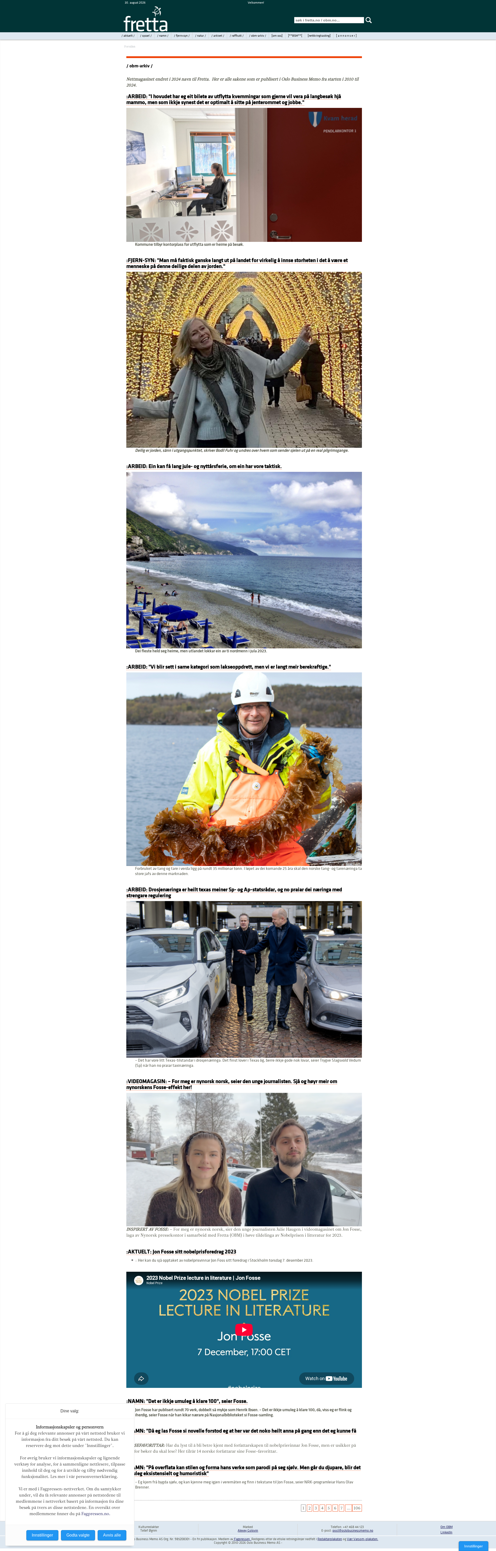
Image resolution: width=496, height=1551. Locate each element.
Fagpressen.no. (95, 1513)
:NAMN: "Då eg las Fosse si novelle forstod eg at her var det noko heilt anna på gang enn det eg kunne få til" (241, 1434)
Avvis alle (112, 1535)
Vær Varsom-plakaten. (362, 1539)
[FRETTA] (146, 31)
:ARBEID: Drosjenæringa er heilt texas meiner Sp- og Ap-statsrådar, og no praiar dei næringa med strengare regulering (234, 892)
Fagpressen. (242, 1539)
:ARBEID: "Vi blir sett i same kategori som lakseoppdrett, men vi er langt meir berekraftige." (228, 667)
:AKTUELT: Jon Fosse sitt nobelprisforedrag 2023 (181, 1252)
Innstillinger (473, 1546)
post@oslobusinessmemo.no (352, 1530)
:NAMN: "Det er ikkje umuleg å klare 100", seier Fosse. (187, 1401)
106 (357, 1508)
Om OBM (446, 1527)
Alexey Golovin (248, 1530)
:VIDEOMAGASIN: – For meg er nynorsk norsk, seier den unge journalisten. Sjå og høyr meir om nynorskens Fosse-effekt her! (231, 1084)
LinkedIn (446, 1532)
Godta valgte (78, 1535)
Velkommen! (256, 2)
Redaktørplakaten (329, 1539)
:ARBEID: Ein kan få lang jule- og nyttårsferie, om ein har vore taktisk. (204, 466)
